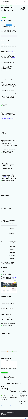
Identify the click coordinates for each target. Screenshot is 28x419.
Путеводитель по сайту (3, 414)
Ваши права (3, 3)
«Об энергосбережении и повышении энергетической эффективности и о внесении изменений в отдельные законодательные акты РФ (8, 52)
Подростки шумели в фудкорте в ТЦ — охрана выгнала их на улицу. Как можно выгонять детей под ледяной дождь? (14, 391)
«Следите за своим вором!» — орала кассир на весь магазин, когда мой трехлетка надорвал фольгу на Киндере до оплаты (14, 398)
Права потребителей (10, 5)
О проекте (2, 413)
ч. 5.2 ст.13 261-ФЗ (14, 57)
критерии (5, 176)
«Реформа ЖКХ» (14, 277)
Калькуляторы (12, 3)
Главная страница (3, 5)
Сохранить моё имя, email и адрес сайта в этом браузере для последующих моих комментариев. (9, 370)
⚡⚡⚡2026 (15, 3)
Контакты (2, 415)
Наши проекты (7, 3)
